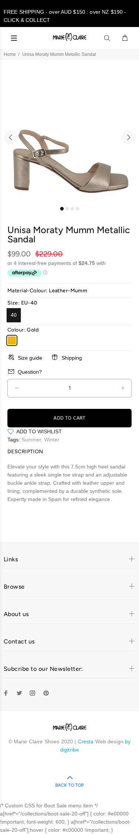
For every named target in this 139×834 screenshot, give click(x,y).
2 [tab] (67, 209)
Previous (11, 137)
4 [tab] (77, 209)
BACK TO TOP (69, 785)
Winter (51, 440)
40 (14, 315)
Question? (30, 372)
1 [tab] (62, 209)
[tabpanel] (69, 133)
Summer (31, 440)
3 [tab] (72, 209)
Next (128, 137)
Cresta (86, 741)
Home (10, 54)
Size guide (30, 358)
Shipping (72, 358)
